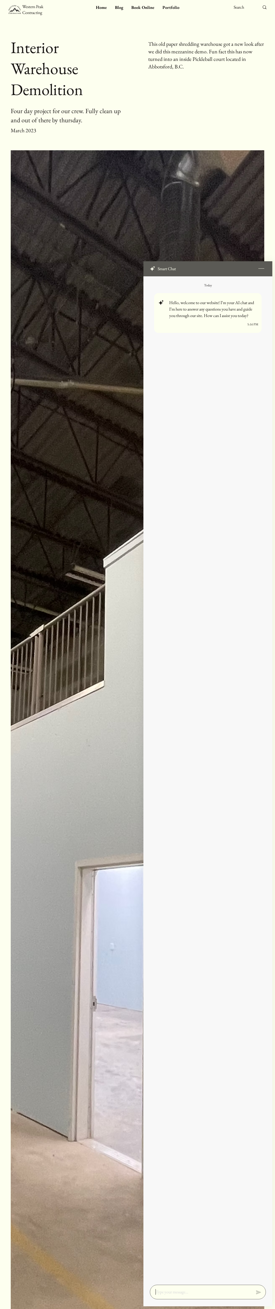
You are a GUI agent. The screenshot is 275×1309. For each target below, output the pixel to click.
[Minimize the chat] (261, 268)
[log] (207, 779)
